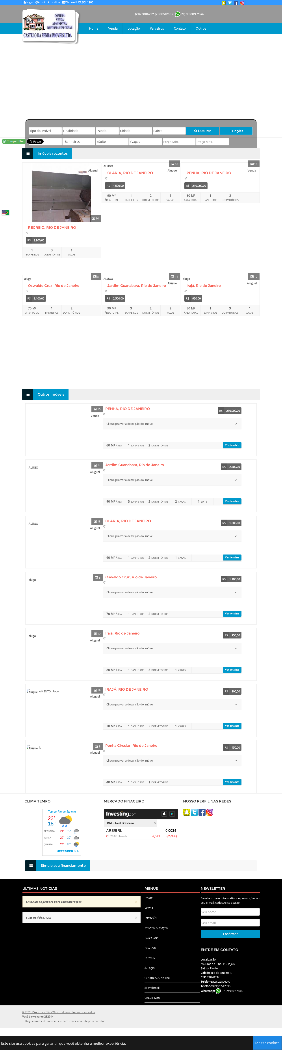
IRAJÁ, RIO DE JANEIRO (126, 689)
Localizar (204, 131)
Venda (113, 28)
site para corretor (94, 1021)
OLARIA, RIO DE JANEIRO (130, 173)
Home (93, 28)
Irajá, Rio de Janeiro (204, 286)
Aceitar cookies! (267, 1042)
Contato (180, 28)
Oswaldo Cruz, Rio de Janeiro (53, 286)
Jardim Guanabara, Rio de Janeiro (136, 286)
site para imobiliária (70, 1021)
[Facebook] (202, 812)
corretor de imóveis (44, 1021)
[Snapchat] (186, 812)
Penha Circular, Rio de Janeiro (131, 745)
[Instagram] (209, 812)
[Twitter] (194, 812)
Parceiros (157, 28)
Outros (201, 28)
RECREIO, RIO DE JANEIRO (52, 227)
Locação (134, 28)
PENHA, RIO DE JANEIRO (209, 173)
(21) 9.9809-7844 (192, 14)
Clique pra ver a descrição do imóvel (129, 424)
